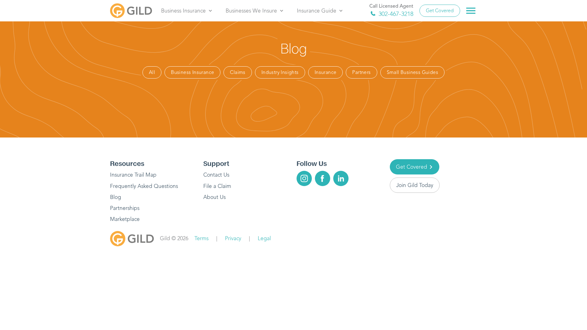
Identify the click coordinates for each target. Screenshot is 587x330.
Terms (201, 238)
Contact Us (216, 175)
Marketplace (125, 219)
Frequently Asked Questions (144, 186)
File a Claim (217, 186)
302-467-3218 (395, 13)
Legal (264, 238)
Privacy (233, 238)
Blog (115, 197)
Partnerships (124, 208)
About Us (214, 197)
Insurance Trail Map (133, 175)
